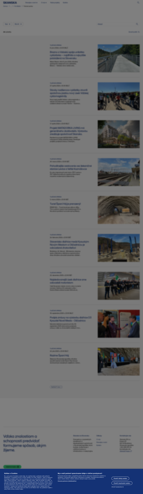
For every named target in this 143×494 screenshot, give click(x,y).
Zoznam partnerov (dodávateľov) (67, 481)
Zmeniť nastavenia (117, 486)
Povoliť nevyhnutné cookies (122, 483)
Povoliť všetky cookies (120, 478)
